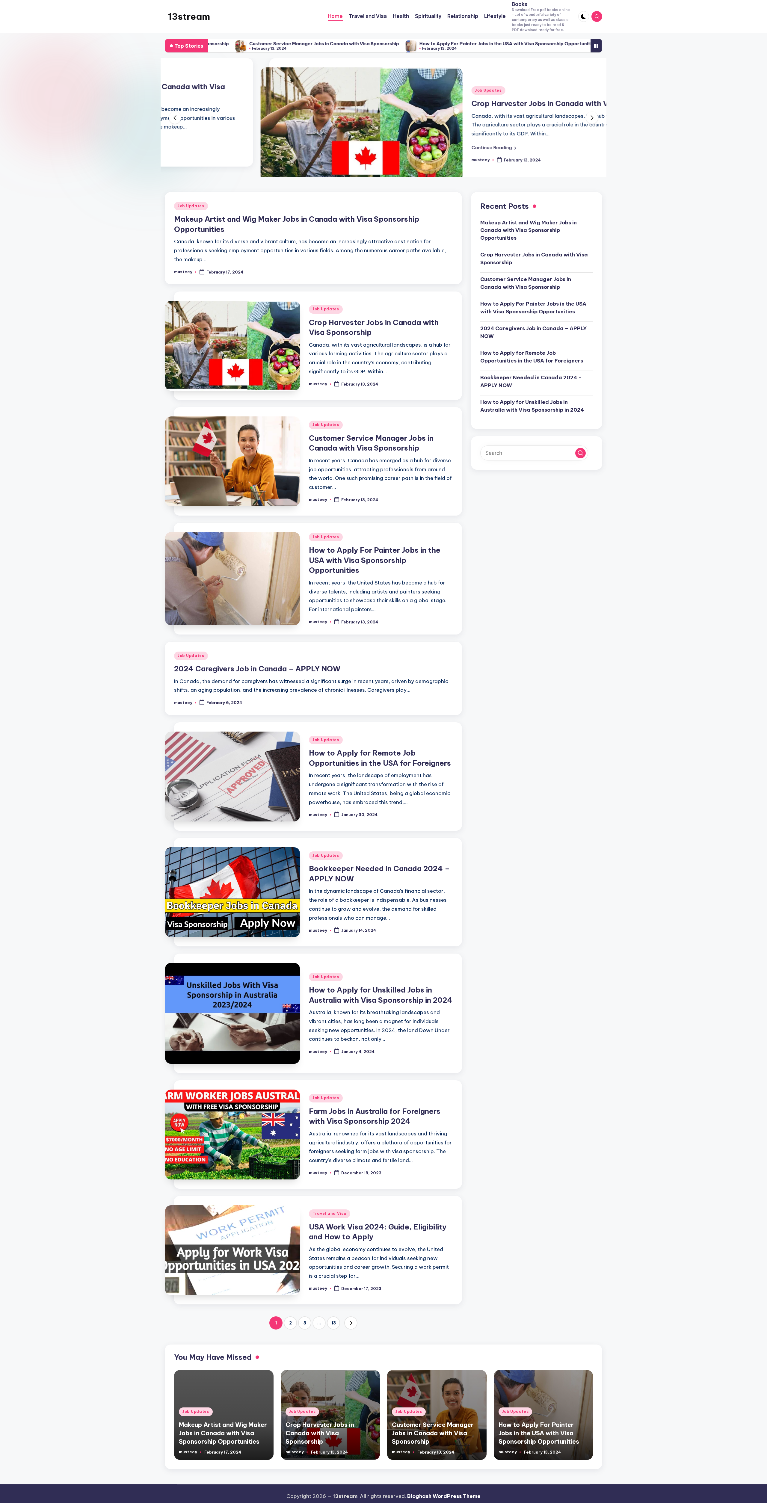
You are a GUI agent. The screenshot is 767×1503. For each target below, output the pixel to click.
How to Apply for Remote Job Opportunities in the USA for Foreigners (531, 375)
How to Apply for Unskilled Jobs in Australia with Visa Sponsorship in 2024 (532, 424)
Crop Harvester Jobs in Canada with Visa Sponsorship (473, 103)
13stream (189, 16)
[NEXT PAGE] (350, 1341)
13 (333, 1341)
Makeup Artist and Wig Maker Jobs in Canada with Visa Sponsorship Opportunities (528, 248)
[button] (398, 147)
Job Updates (393, 90)
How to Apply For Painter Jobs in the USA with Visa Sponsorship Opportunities (403, 44)
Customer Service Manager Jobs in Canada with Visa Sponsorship (219, 44)
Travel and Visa (329, 1232)
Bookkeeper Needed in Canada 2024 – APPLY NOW (531, 399)
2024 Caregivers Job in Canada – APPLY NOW (551, 44)
